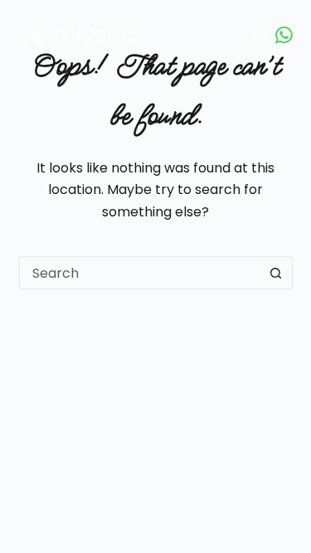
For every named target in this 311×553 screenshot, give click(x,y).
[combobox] (140, 272)
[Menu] (259, 35)
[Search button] (276, 273)
